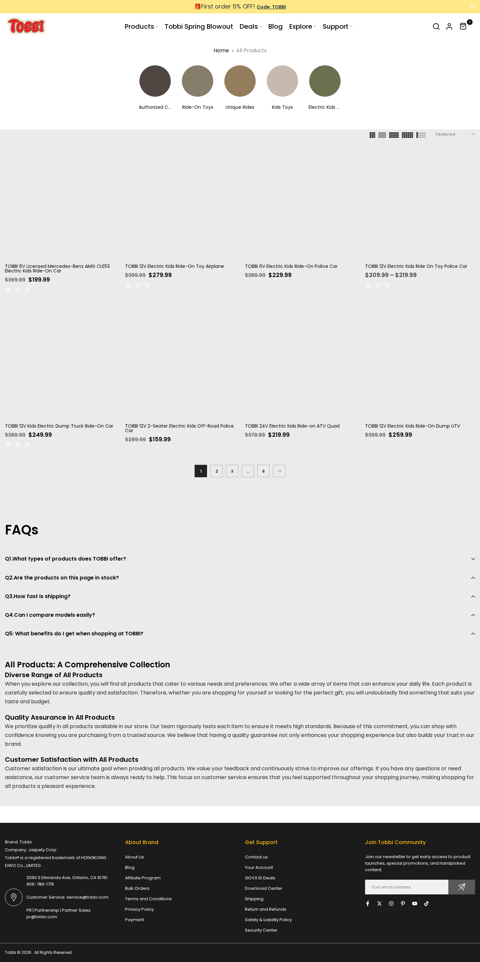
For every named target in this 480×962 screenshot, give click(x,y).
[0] (463, 26)
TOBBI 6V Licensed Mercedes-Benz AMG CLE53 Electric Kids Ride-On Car (57, 268)
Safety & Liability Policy (268, 920)
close (7, 6)
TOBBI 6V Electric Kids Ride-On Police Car (291, 266)
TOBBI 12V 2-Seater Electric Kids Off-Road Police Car (179, 428)
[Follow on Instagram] (391, 903)
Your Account (259, 867)
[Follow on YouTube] (414, 903)
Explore (300, 26)
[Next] (279, 471)
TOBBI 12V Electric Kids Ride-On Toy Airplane (174, 266)
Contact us (256, 857)
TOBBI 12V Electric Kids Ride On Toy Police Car (416, 266)
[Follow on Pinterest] (403, 903)
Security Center (261, 930)
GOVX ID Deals (260, 878)
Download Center (263, 888)
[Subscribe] (461, 887)
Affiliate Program (143, 878)
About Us (134, 857)
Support (335, 26)
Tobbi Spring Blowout (199, 26)
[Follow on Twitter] (379, 903)
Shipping (254, 899)
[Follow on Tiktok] (426, 903)
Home (221, 50)
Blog (275, 26)
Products (139, 26)
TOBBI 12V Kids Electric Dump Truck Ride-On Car (59, 426)
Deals (249, 26)
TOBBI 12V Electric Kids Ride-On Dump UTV (412, 426)
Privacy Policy (139, 909)
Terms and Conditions (148, 899)
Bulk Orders (137, 888)
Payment (134, 920)
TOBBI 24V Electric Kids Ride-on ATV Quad (292, 426)
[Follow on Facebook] (367, 903)
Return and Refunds (265, 909)
